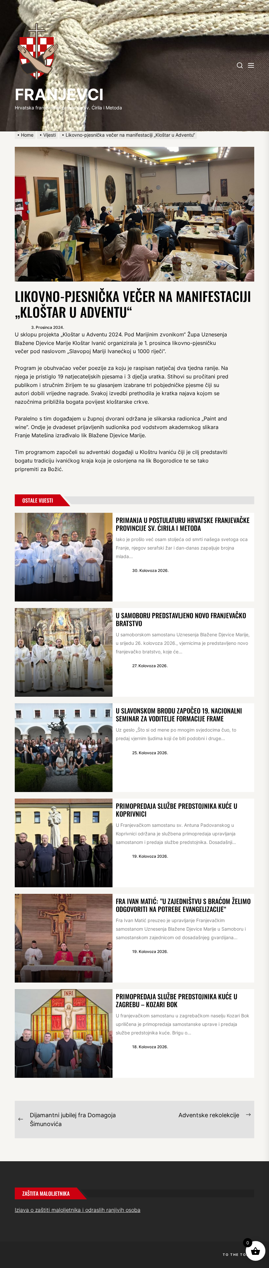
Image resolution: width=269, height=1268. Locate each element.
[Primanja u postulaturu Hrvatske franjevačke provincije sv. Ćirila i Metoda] (64, 557)
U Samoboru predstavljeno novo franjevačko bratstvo (181, 619)
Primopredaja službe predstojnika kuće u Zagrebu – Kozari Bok (176, 1000)
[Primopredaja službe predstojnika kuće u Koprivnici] (64, 843)
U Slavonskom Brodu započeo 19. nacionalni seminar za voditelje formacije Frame (179, 714)
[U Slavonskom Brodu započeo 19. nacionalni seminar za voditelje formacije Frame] (64, 747)
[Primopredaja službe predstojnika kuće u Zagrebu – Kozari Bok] (64, 1033)
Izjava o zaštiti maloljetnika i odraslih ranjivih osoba (77, 1210)
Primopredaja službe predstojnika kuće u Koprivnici (176, 810)
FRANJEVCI (59, 94)
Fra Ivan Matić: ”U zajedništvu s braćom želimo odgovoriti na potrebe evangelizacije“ (183, 905)
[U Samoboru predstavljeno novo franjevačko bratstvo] (64, 652)
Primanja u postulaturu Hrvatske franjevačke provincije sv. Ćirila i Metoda (183, 524)
